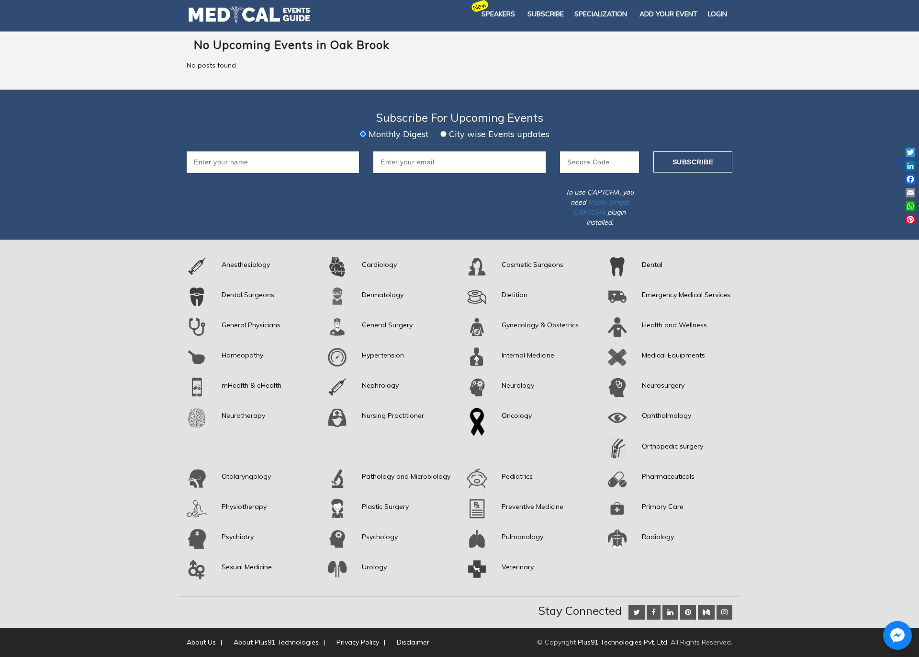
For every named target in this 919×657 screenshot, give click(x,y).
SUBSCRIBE (545, 14)
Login (717, 14)
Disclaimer (413, 642)
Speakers (498, 14)
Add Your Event (668, 14)
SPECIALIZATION (600, 14)
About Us (201, 642)
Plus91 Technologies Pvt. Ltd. (623, 642)
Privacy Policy (357, 642)
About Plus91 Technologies (276, 642)
